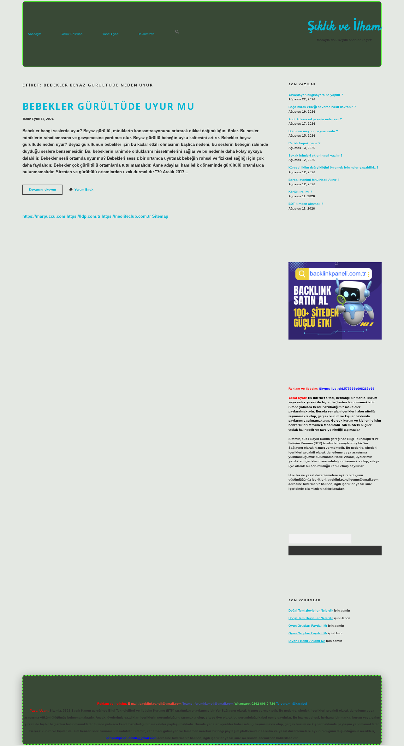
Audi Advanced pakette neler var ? (315, 119)
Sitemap (160, 216)
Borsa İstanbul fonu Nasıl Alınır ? (313, 179)
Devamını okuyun (45, 191)
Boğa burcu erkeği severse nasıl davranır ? (322, 107)
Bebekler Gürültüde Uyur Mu (108, 106)
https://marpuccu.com (43, 216)
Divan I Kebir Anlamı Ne (306, 640)
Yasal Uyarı (110, 34)
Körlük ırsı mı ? (300, 191)
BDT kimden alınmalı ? (305, 203)
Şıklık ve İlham (344, 27)
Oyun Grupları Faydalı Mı (307, 625)
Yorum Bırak (83, 189)
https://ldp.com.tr (83, 216)
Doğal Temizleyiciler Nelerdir (310, 610)
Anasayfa (35, 34)
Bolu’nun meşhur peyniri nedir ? (313, 131)
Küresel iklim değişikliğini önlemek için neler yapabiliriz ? (333, 167)
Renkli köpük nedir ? (304, 143)
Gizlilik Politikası (72, 34)
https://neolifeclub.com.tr (126, 216)
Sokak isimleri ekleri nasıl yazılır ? (315, 155)
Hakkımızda (146, 34)
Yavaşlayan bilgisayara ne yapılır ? (315, 95)
